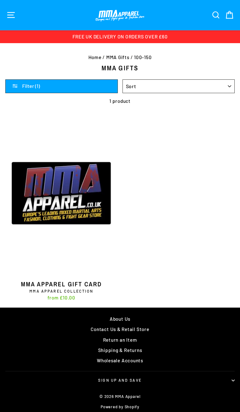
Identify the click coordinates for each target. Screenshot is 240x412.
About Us (120, 319)
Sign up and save (120, 380)
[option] (120, 36)
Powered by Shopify (120, 406)
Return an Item (120, 340)
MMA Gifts (117, 57)
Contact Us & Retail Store (120, 329)
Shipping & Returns (120, 350)
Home (95, 57)
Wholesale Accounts (120, 360)
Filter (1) (30, 86)
